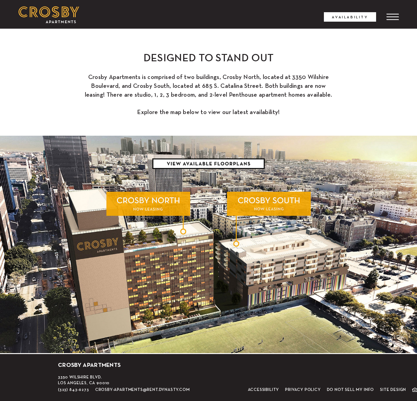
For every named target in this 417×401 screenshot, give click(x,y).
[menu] (392, 17)
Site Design (393, 390)
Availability (350, 17)
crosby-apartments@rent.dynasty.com (142, 389)
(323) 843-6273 (73, 389)
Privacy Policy (303, 390)
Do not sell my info (350, 390)
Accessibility (263, 390)
